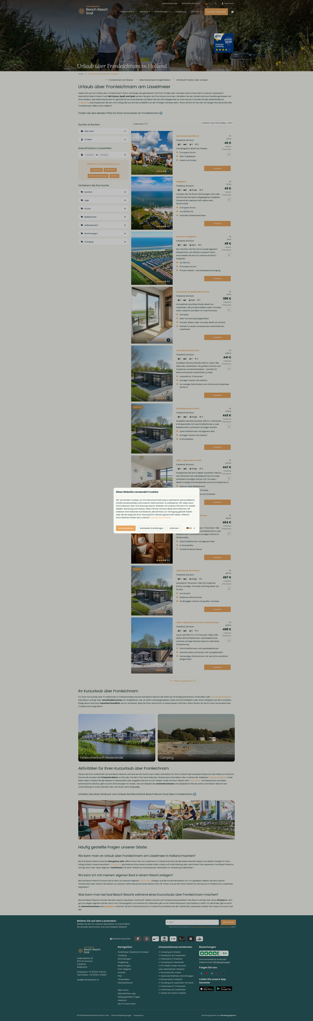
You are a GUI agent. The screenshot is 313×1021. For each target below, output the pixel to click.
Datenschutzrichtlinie (160, 517)
